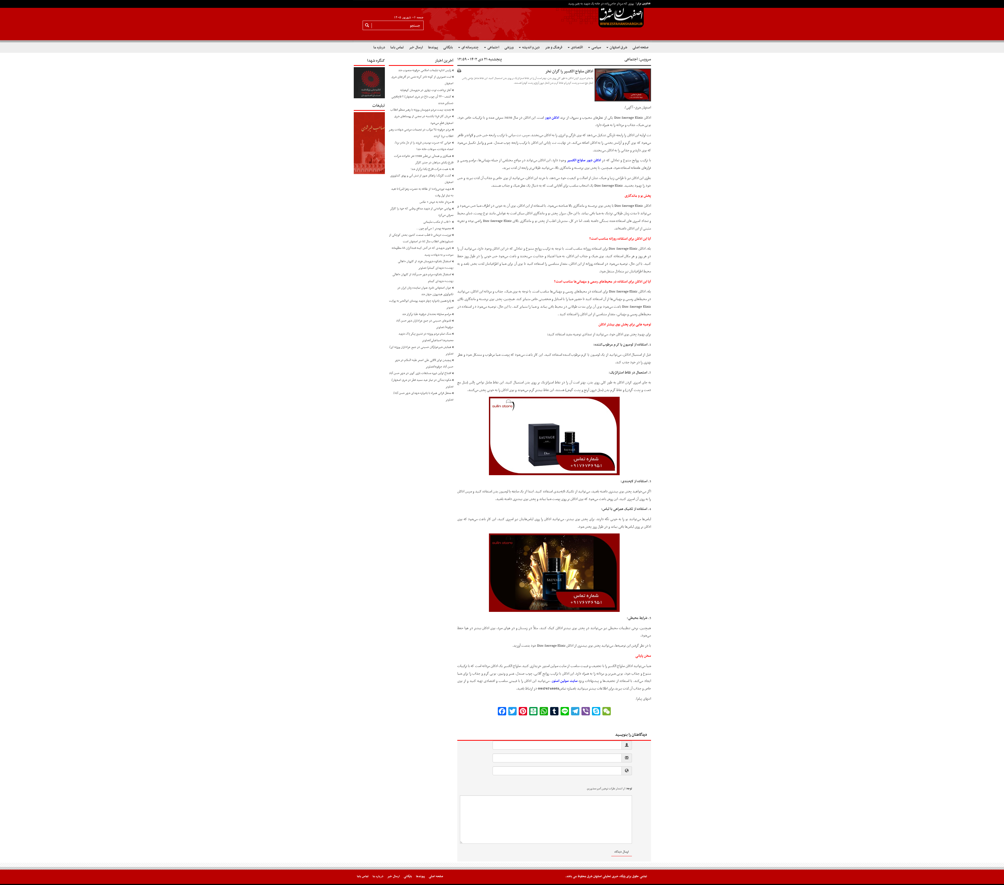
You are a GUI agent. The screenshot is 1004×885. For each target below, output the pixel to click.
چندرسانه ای (470, 47)
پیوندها (433, 47)
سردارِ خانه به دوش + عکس (435, 202)
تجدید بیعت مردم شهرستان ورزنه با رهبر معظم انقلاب (420, 109)
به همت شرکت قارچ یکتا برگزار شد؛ (431, 169)
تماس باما (397, 47)
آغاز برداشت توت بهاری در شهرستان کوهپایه (425, 90)
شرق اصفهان (618, 47)
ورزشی (509, 47)
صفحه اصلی (640, 47)
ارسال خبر (416, 47)
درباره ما (379, 47)
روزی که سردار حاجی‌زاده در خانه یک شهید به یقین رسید (601, 3)
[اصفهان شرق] (502, 21)
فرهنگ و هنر (553, 47)
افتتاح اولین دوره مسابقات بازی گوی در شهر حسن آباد (420, 373)
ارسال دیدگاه (621, 851)
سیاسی (596, 47)
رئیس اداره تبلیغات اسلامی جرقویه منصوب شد (424, 70)
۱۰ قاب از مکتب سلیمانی (437, 222)
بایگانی (448, 47)
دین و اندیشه (530, 47)
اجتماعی (493, 47)
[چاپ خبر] (459, 71)
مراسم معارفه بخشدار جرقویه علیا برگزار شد (426, 314)
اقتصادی (576, 47)
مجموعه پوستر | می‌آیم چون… (433, 228)
